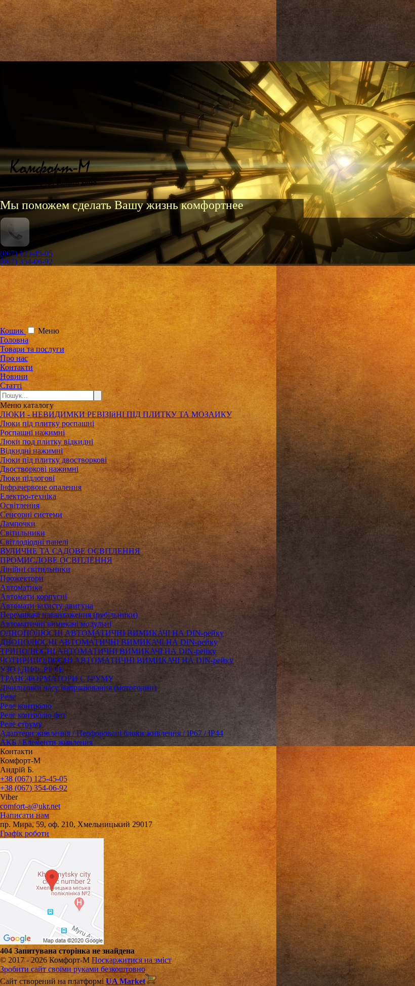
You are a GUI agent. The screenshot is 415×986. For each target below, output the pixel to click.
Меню (48, 330)
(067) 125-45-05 (26, 253)
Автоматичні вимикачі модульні (55, 624)
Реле (8, 696)
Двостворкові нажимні (39, 469)
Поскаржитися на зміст (132, 960)
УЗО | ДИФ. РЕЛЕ (32, 669)
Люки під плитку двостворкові (53, 460)
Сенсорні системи (31, 514)
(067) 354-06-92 (26, 261)
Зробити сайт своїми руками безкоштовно (72, 969)
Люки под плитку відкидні (46, 441)
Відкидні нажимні (31, 450)
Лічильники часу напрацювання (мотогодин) (78, 687)
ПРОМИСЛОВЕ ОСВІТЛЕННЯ (56, 560)
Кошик (13, 330)
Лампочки (17, 523)
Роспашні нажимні (32, 432)
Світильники (22, 532)
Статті (11, 385)
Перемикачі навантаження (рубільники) (69, 614)
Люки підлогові (27, 478)
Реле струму (21, 724)
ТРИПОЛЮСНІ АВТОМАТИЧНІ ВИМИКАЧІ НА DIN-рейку (108, 651)
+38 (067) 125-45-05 (33, 778)
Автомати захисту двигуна (46, 605)
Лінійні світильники (35, 569)
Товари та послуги (32, 349)
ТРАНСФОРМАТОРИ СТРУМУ (56, 678)
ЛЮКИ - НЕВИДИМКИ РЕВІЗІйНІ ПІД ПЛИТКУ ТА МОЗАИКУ (116, 414)
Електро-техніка (28, 496)
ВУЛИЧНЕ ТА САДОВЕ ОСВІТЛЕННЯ (70, 551)
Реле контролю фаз (32, 715)
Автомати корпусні (33, 596)
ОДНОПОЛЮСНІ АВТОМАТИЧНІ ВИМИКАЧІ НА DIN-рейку (112, 633)
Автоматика (21, 587)
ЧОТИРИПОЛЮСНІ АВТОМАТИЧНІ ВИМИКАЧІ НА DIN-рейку (116, 660)
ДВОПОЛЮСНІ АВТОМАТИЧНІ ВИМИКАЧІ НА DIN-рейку (109, 642)
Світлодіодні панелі (34, 542)
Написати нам (24, 815)
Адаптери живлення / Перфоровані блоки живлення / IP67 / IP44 (111, 733)
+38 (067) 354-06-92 (33, 788)
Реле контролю (26, 706)
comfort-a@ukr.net (30, 806)
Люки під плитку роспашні (47, 423)
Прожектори (22, 578)
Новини (14, 376)
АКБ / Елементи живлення (46, 742)
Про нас (14, 358)
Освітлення (19, 505)
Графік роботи (24, 833)
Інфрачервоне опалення (40, 487)
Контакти (16, 367)
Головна (14, 340)
